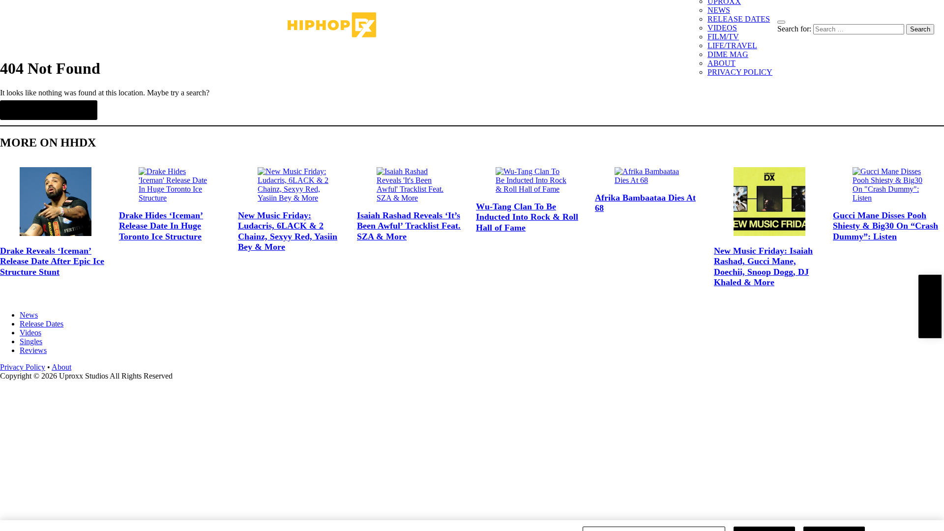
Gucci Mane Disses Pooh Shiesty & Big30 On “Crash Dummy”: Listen (885, 225)
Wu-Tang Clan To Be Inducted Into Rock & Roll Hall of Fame (527, 217)
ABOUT (722, 63)
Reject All (764, 512)
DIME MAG (728, 54)
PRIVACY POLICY (740, 72)
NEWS (719, 10)
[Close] (928, 513)
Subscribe (930, 306)
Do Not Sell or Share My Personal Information (654, 512)
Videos (30, 332)
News (29, 315)
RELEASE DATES (739, 19)
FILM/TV (723, 36)
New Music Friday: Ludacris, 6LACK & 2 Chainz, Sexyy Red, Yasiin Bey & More (287, 231)
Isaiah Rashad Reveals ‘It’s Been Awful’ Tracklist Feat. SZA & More (409, 225)
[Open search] (781, 22)
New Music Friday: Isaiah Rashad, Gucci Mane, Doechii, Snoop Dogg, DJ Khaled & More (763, 267)
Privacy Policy (22, 367)
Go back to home (48, 110)
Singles (31, 341)
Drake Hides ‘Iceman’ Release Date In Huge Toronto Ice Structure (161, 225)
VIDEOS (722, 28)
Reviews (33, 350)
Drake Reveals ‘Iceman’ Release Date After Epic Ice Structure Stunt (52, 261)
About (61, 367)
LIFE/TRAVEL (732, 45)
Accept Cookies (834, 512)
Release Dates (41, 324)
